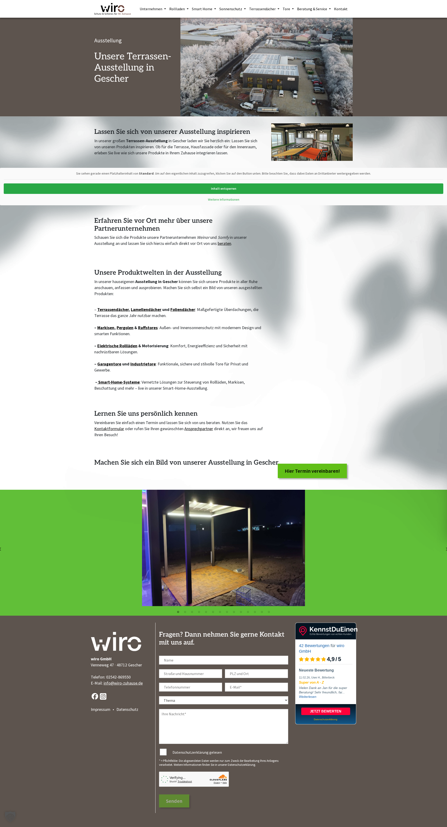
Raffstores (148, 327)
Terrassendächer (113, 309)
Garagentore (109, 364)
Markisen (105, 327)
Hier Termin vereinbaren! (312, 471)
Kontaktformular (109, 428)
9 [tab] (234, 612)
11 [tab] (248, 612)
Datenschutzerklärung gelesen (197, 752)
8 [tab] (227, 612)
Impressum (100, 709)
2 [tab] (185, 612)
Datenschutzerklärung (241, 765)
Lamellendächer (146, 309)
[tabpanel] (223, 548)
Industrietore (143, 364)
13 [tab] (262, 612)
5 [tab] (206, 612)
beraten (224, 243)
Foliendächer (182, 309)
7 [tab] (220, 612)
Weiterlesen (307, 697)
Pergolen (125, 327)
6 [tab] (213, 612)
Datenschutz (127, 709)
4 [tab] (199, 612)
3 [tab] (192, 612)
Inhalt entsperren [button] (223, 188)
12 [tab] (255, 612)
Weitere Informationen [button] (223, 200)
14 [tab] (269, 612)
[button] (10, 817)
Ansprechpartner (198, 428)
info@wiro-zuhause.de (123, 683)
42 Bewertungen (314, 645)
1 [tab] (178, 612)
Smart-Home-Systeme (118, 382)
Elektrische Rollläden (117, 345)
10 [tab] (241, 612)
